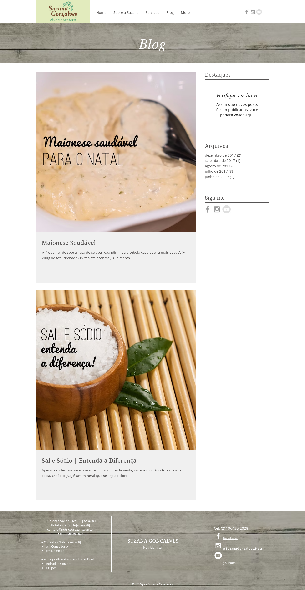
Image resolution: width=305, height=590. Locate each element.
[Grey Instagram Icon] (253, 12)
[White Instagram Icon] (218, 545)
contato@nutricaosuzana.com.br (70, 529)
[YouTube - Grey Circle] (259, 12)
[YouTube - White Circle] (218, 555)
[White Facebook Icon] (218, 536)
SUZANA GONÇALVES (152, 541)
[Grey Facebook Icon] (246, 12)
